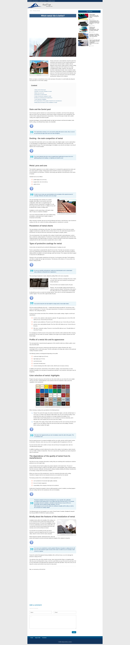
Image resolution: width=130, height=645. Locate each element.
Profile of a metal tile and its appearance (43, 97)
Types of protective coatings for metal (42, 96)
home (31, 637)
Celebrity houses (51, 0)
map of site (37, 637)
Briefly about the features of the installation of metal (45, 102)
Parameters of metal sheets (40, 94)
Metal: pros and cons (39, 93)
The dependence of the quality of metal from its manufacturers (48, 100)
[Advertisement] (52, 26)
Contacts (44, 637)
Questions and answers (33, 0)
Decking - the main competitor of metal (43, 91)
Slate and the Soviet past (40, 89)
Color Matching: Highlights (40, 99)
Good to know (43, 0)
